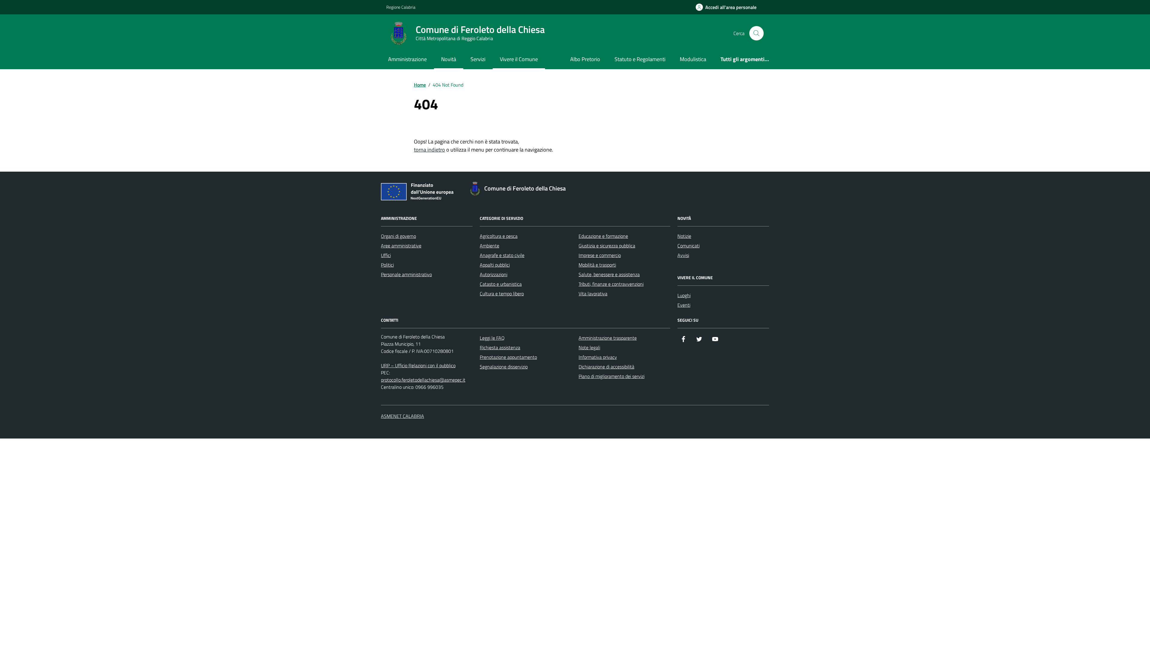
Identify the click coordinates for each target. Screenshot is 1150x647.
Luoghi (684, 295)
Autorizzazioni (493, 274)
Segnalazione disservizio (504, 366)
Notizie (684, 236)
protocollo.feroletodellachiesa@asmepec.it (423, 379)
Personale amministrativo (406, 274)
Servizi (477, 59)
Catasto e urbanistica (501, 284)
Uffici (386, 255)
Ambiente (489, 245)
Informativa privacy (598, 357)
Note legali (589, 347)
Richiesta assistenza (500, 347)
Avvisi (683, 255)
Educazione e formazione (603, 236)
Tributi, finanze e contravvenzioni (611, 284)
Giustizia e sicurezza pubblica (607, 245)
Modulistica (693, 59)
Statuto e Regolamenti (640, 59)
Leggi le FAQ (492, 337)
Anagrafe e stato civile (502, 255)
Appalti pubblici (495, 264)
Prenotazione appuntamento (508, 357)
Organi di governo (398, 236)
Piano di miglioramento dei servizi (611, 376)
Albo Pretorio (585, 59)
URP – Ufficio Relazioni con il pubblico (418, 365)
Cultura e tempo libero (502, 293)
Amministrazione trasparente (608, 337)
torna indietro (429, 150)
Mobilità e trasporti (597, 264)
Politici (387, 264)
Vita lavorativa (593, 293)
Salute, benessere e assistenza (609, 274)
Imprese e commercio (600, 255)
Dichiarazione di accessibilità (606, 366)
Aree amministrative (401, 245)
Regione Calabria (400, 7)
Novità (448, 59)
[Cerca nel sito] (756, 33)
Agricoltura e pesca (499, 236)
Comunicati (688, 245)
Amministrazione (407, 59)
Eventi (683, 305)
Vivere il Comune (519, 59)
